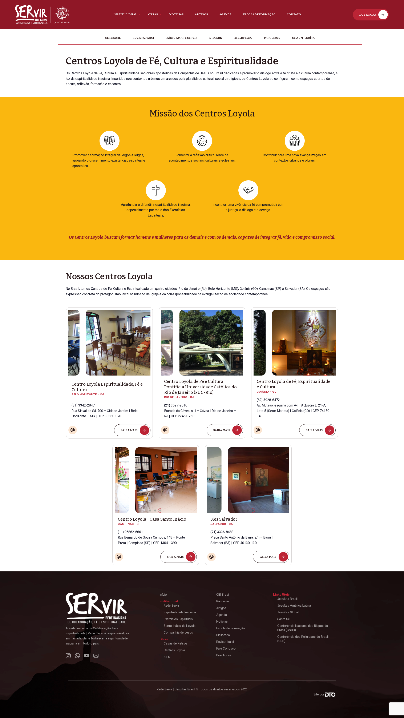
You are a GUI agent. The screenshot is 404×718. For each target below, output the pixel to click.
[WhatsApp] (165, 419)
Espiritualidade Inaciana (180, 612)
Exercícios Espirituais (178, 619)
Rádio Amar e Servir (181, 37)
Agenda (225, 14)
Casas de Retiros (175, 643)
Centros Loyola (174, 650)
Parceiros (272, 37)
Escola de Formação (259, 14)
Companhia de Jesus (178, 632)
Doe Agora (223, 655)
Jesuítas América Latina (294, 605)
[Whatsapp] (119, 546)
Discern (215, 37)
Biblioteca (243, 37)
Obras (153, 14)
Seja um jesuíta (303, 37)
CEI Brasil (113, 37)
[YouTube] (211, 546)
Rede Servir (171, 605)
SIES (167, 657)
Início (163, 594)
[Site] (72, 420)
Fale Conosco (226, 648)
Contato (294, 14)
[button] (104, 373)
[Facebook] (165, 373)
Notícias (176, 14)
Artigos (201, 14)
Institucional (125, 14)
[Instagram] (68, 655)
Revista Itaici (143, 37)
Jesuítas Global (288, 612)
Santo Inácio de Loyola (179, 626)
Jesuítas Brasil (287, 599)
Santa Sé (283, 619)
